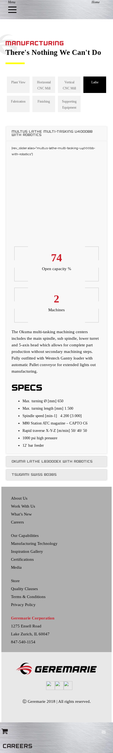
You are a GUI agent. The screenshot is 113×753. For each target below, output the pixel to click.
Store (15, 581)
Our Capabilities (25, 535)
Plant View (18, 82)
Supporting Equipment (69, 104)
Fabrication (18, 101)
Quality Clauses (24, 589)
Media (16, 567)
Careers (17, 522)
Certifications (22, 559)
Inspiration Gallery (27, 551)
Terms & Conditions (28, 597)
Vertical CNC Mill (69, 85)
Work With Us (23, 506)
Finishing (44, 101)
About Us (19, 498)
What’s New (21, 514)
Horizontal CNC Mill (44, 85)
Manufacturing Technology (34, 543)
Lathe (94, 82)
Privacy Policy (23, 604)
